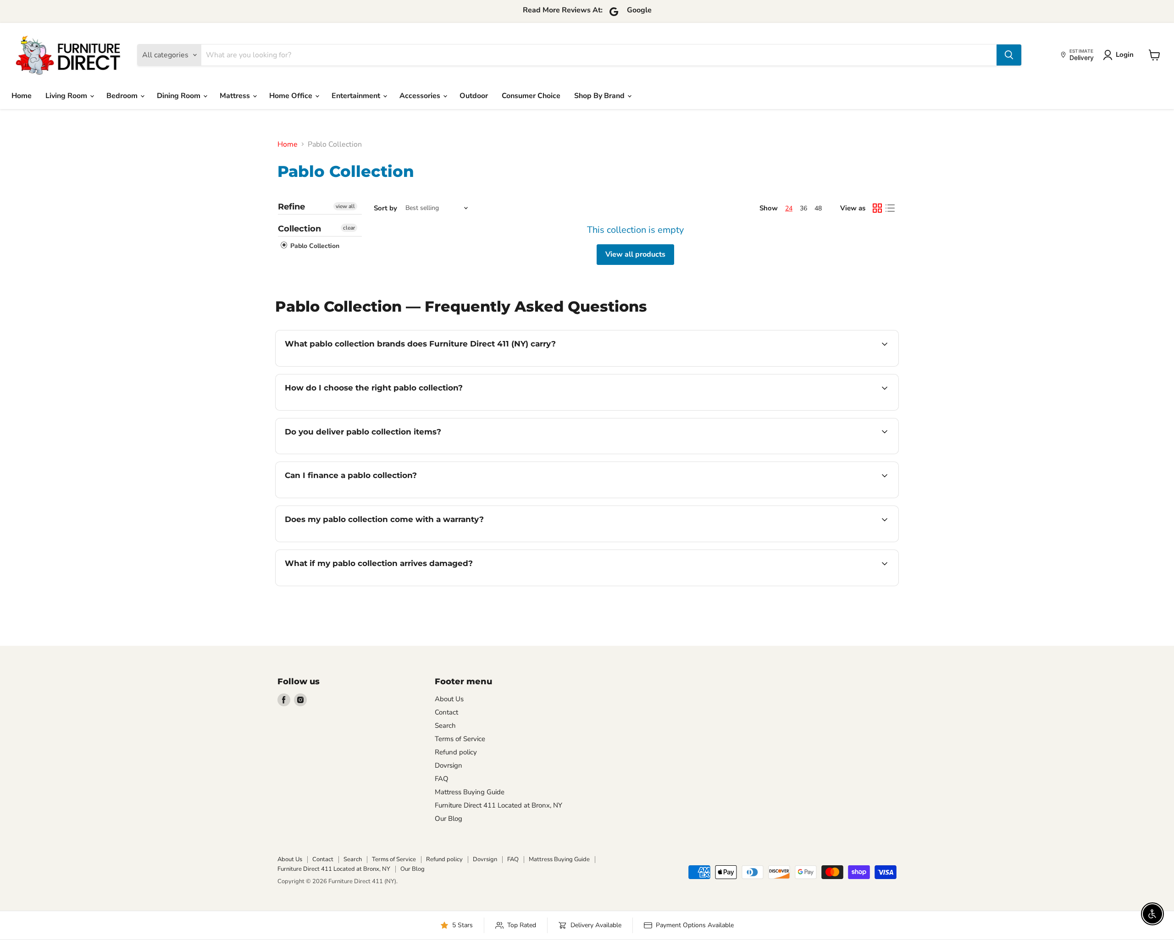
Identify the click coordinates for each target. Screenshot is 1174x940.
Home (21, 96)
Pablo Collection (313, 246)
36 (803, 208)
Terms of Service (460, 738)
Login (1125, 54)
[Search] (1009, 55)
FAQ (442, 778)
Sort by (385, 208)
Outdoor (474, 96)
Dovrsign (448, 765)
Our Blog (448, 818)
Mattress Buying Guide (469, 792)
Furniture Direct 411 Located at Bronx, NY (498, 805)
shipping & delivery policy (811, 453)
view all (345, 206)
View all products (635, 254)
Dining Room (179, 96)
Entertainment (357, 96)
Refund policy (456, 752)
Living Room (67, 96)
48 (818, 208)
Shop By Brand (600, 96)
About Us (449, 699)
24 (788, 208)
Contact (446, 712)
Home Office (291, 96)
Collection (299, 229)
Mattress (236, 96)
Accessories (420, 96)
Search (445, 725)
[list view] (890, 208)
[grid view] (877, 208)
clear (349, 227)
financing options (360, 497)
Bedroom (122, 96)
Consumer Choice (531, 96)
